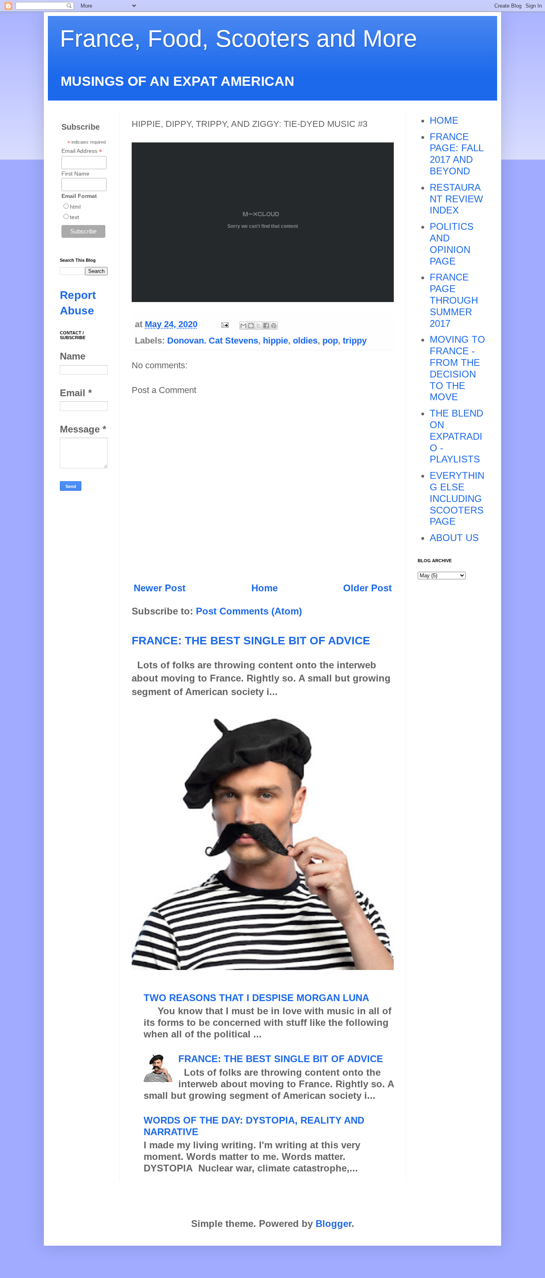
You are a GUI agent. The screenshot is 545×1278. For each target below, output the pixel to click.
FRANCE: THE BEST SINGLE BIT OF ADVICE (251, 640)
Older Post (367, 588)
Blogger (333, 1223)
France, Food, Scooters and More (238, 38)
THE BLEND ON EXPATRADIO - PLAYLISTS (456, 436)
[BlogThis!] (251, 326)
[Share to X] (259, 326)
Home (264, 588)
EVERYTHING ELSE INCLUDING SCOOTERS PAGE (457, 498)
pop (330, 341)
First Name (75, 173)
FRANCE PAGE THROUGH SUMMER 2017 (454, 300)
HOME (444, 120)
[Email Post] (224, 324)
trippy (355, 341)
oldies (305, 341)
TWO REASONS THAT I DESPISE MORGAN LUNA (256, 997)
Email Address (81, 151)
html (75, 206)
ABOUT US (454, 537)
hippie (275, 341)
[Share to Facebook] (266, 326)
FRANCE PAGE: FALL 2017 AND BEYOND (456, 153)
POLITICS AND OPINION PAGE (452, 243)
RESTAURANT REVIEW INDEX (456, 199)
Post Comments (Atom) (249, 611)
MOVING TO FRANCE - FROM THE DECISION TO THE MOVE (457, 368)
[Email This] (243, 326)
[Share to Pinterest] (274, 326)
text (74, 217)
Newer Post (160, 588)
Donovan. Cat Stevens (212, 341)
